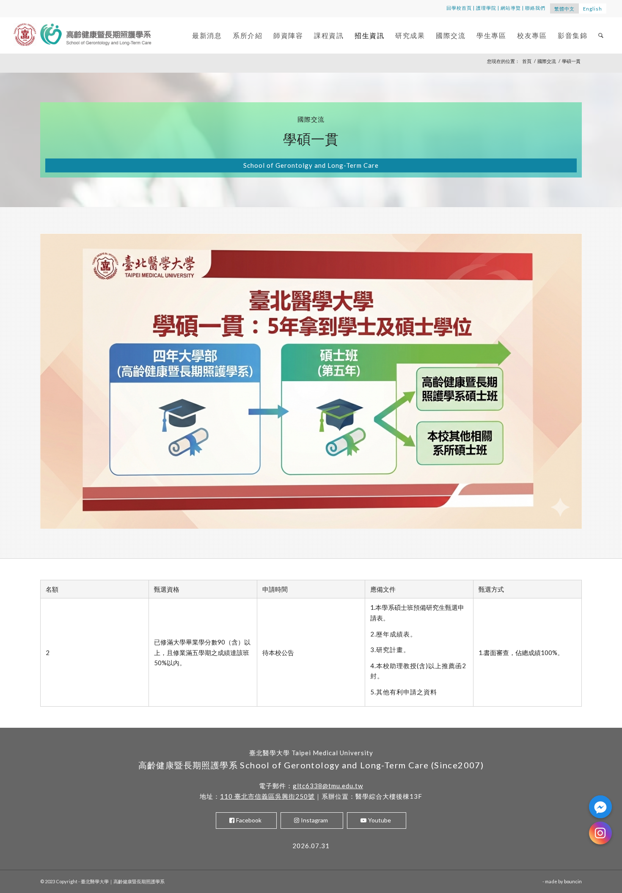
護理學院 (486, 8)
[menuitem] (207, 35)
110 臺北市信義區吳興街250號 (267, 796)
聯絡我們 (535, 8)
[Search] (601, 35)
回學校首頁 (459, 8)
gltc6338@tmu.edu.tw (328, 785)
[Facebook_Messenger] (600, 806)
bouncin (573, 881)
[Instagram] (600, 833)
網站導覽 (511, 8)
